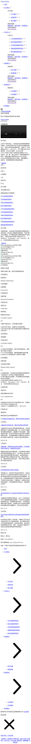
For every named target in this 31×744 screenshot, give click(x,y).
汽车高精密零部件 (6, 199)
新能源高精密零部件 (7, 225)
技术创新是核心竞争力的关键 (10, 470)
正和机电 (10, 738)
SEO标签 (26, 711)
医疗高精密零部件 (6, 205)
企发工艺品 (23, 738)
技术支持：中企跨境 (7, 735)
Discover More (5, 119)
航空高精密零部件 (6, 218)
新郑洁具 (16, 738)
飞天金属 (13, 740)
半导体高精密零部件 (7, 212)
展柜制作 (19, 740)
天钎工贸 (7, 740)
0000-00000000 (12, 29)
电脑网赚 (25, 740)
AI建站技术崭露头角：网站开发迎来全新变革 (14, 425)
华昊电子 (4, 738)
